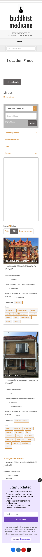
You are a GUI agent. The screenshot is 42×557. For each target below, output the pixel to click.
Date (7, 231)
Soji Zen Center (13, 374)
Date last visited (25, 231)
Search (32, 123)
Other (21, 146)
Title (15, 231)
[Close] (40, 480)
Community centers (21, 133)
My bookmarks (12, 82)
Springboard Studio (14, 458)
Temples (21, 153)
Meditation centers (21, 139)
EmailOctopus (26, 539)
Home (6, 97)
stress (11, 97)
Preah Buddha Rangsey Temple (21, 260)
